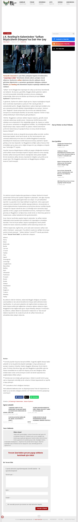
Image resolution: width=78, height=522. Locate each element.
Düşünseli (42, 2)
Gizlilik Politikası (70, 519)
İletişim (60, 519)
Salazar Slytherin (28, 401)
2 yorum (29, 412)
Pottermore (7, 33)
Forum (32, 2)
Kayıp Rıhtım (38, 519)
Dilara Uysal (6, 42)
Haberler (22, 2)
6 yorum (5, 422)
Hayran (60, 2)
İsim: (7, 490)
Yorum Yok (23, 42)
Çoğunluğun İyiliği (10, 78)
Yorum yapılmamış (7, 414)
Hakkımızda (70, 2)
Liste (51, 2)
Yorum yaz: (9, 474)
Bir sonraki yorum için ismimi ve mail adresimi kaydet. (25, 504)
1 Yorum (29, 423)
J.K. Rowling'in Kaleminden (16, 401)
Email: (8, 497)
